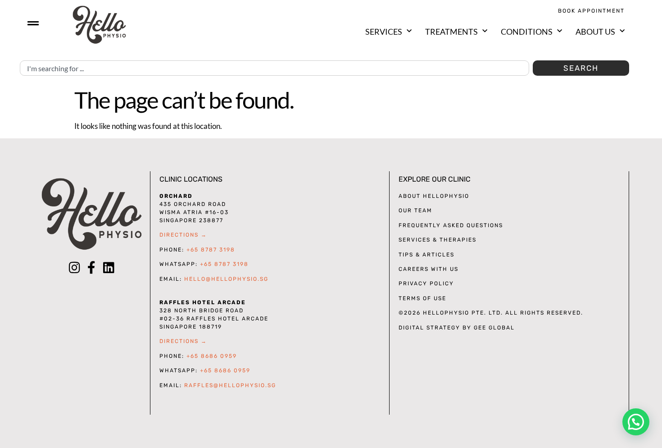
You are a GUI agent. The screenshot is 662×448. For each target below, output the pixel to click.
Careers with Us (428, 269)
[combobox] (274, 68)
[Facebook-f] (91, 267)
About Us (595, 31)
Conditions (527, 31)
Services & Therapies (437, 240)
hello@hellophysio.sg (226, 279)
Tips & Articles (426, 254)
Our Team (415, 210)
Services (383, 31)
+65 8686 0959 (211, 356)
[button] (635, 421)
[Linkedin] (108, 267)
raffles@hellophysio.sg (230, 385)
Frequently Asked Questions (451, 225)
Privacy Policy (426, 283)
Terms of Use (422, 298)
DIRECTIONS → (183, 235)
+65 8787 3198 (210, 250)
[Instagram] (74, 267)
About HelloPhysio (434, 196)
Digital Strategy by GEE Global (457, 328)
